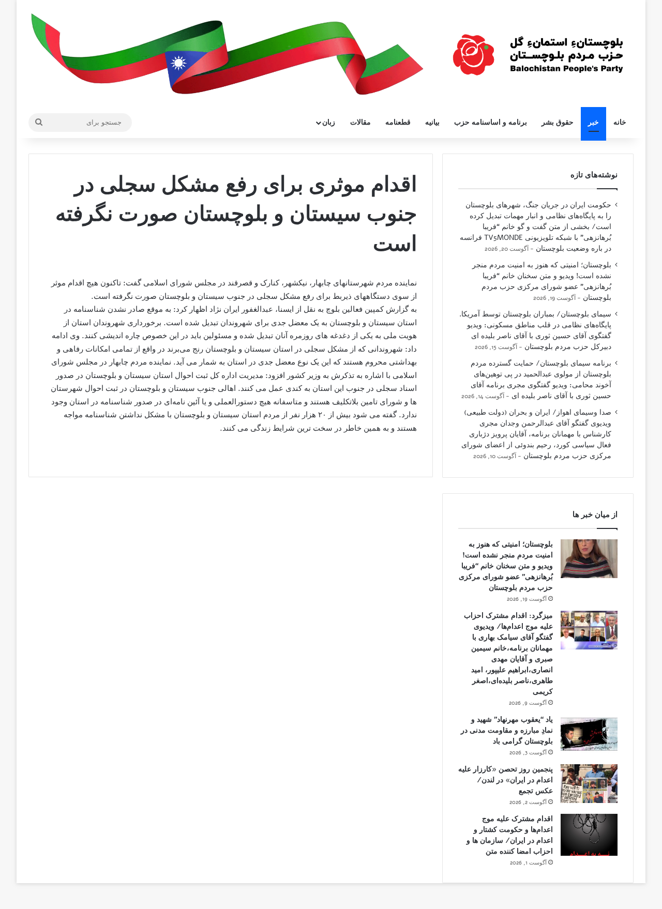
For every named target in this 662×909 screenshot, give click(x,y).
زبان (328, 122)
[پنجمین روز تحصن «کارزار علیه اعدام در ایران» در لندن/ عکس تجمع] (589, 783)
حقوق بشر (557, 122)
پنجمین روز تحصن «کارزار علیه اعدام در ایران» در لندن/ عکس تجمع (505, 780)
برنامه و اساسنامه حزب (490, 122)
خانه (619, 122)
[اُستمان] (538, 50)
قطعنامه (398, 122)
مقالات (360, 122)
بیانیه (432, 122)
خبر (593, 122)
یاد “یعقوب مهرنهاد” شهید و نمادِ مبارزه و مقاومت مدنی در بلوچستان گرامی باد (507, 730)
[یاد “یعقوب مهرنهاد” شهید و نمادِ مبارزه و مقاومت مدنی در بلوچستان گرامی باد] (589, 734)
